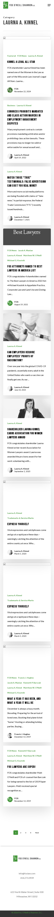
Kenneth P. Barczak (32, 683)
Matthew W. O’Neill (32, 255)
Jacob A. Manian (25, 250)
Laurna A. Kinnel (35, 56)
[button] (49, 5)
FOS (16, 89)
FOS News (22, 56)
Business (11, 105)
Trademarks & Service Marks (20, 518)
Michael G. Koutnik (16, 260)
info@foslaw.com (27, 873)
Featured (11, 56)
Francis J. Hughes (26, 678)
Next (37, 833)
